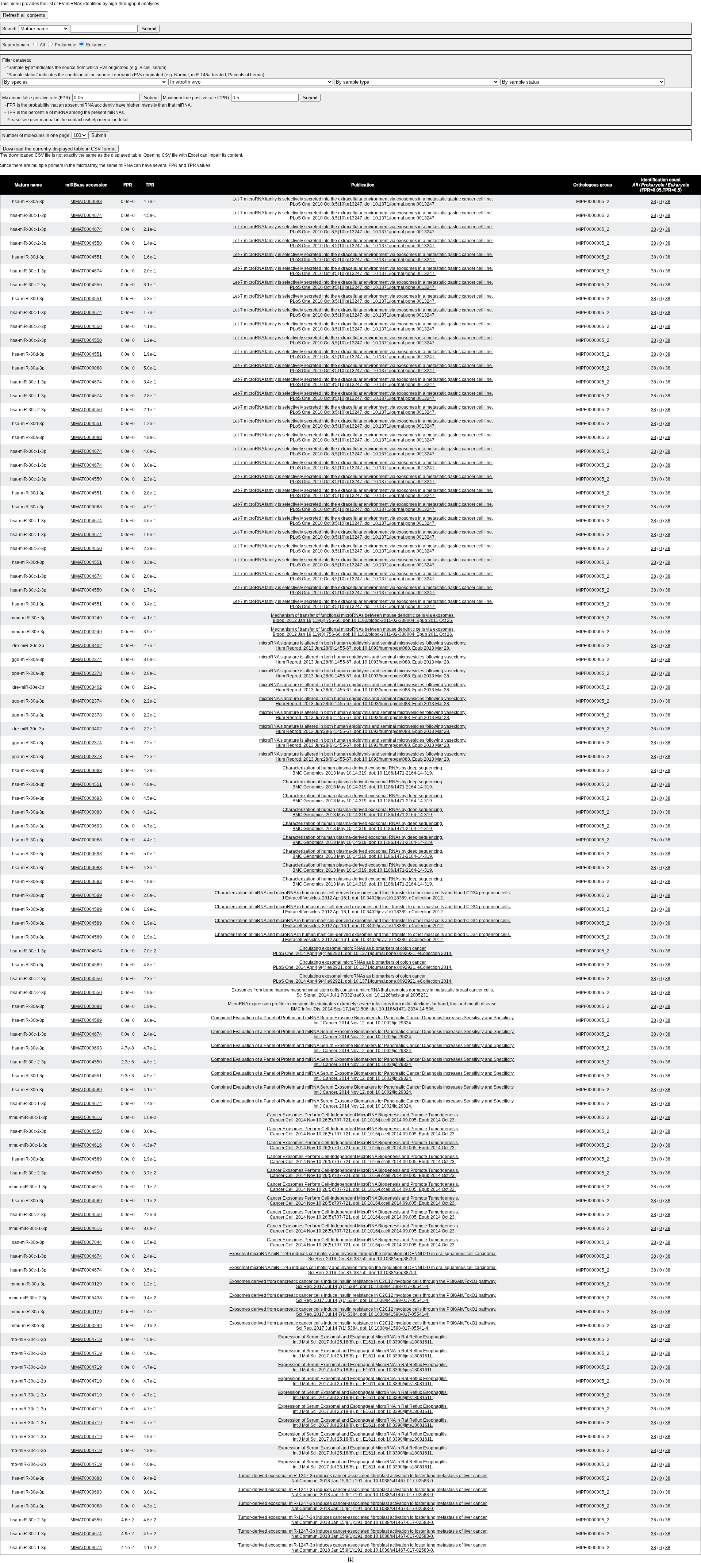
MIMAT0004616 (86, 1117)
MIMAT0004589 (86, 895)
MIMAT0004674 (86, 215)
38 (653, 201)
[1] (350, 1559)
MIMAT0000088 (86, 201)
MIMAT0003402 (86, 645)
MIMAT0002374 (86, 659)
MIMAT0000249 (86, 617)
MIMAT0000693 (86, 798)
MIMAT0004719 (86, 1339)
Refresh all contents (24, 15)
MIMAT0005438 (86, 1297)
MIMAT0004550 (86, 243)
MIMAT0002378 (86, 673)
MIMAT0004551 (86, 257)
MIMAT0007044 (86, 1242)
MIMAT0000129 (86, 1284)
